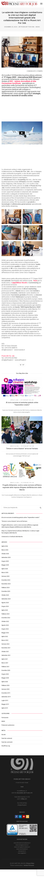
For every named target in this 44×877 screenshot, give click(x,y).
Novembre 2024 (6, 584)
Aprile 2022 (5, 636)
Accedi (4, 734)
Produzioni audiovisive (8, 725)
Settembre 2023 (6, 599)
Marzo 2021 (5, 663)
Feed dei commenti (7, 742)
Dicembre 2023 (6, 591)
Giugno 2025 (5, 561)
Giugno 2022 (5, 629)
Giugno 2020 (5, 674)
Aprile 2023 (5, 610)
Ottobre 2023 (5, 595)
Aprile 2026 (5, 546)
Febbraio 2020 (5, 685)
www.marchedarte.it (22, 849)
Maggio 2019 (5, 704)
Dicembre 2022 (6, 617)
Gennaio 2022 (5, 644)
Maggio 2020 (5, 678)
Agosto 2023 (5, 602)
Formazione (5, 717)
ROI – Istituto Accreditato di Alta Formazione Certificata (19, 82)
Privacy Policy (30, 863)
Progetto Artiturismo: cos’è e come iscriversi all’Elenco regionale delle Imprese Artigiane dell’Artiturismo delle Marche (22, 487)
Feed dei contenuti (7, 738)
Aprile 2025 (5, 568)
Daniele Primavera (29, 865)
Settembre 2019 (6, 696)
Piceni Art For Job (27, 27)
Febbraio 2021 (5, 666)
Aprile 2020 (5, 681)
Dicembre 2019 (6, 693)
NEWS (38, 27)
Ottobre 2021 (5, 651)
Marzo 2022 (5, 640)
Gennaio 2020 (5, 689)
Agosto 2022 (5, 625)
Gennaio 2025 (5, 576)
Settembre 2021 (6, 655)
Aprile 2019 (5, 708)
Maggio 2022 (5, 632)
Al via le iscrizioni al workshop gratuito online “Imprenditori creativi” (22, 404)
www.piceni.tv (22, 851)
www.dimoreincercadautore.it (22, 843)
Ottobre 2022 (5, 621)
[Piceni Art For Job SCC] (19, 3)
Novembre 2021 (6, 648)
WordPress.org (6, 746)
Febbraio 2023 (5, 614)
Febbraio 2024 (5, 587)
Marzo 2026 (5, 550)
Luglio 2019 (5, 700)
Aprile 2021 (5, 659)
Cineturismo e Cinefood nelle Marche (12, 536)
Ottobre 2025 (5, 553)
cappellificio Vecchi (19, 283)
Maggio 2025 (5, 565)
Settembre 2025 (6, 557)
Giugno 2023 (5, 606)
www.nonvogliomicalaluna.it (22, 847)
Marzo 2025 (5, 572)
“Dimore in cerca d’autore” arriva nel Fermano (22, 449)
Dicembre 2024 (6, 580)
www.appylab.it (22, 853)
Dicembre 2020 (6, 670)
